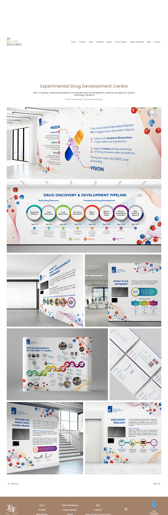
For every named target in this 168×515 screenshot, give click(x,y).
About (73, 42)
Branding (99, 42)
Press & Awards (120, 42)
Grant (91, 42)
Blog (148, 42)
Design (109, 42)
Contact (157, 42)
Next (155, 483)
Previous (14, 483)
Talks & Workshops (137, 42)
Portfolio (82, 42)
